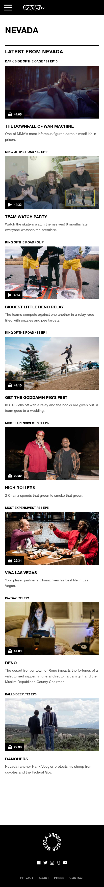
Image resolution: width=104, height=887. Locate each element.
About (44, 878)
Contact (76, 878)
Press (59, 878)
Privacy (27, 878)
